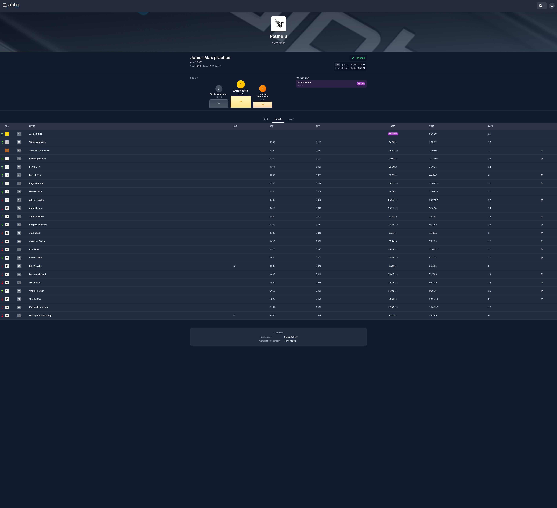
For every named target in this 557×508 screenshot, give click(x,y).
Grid (265, 119)
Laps (291, 119)
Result (278, 119)
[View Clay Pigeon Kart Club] (278, 23)
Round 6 (278, 36)
